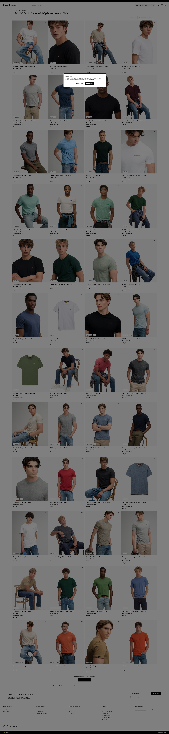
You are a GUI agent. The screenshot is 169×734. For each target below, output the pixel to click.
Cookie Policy (91, 79)
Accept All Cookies (89, 83)
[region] (85, 80)
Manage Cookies (79, 83)
